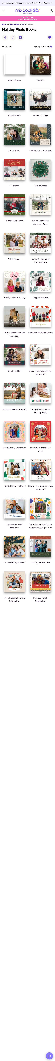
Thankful (40, 80)
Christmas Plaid (14, 370)
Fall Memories (14, 259)
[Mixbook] (27, 11)
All (23, 24)
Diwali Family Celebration (14, 447)
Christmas (14, 185)
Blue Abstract (14, 115)
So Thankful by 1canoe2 (14, 562)
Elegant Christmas (14, 220)
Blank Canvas (14, 80)
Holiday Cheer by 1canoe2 (14, 409)
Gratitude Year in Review (40, 150)
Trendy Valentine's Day (14, 297)
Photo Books (14, 24)
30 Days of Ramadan (40, 562)
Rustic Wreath (40, 185)
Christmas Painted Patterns (40, 332)
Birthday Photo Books (40, 3)
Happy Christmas (40, 297)
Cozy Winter (14, 150)
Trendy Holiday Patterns (15, 486)
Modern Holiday (40, 115)
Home (4, 24)
